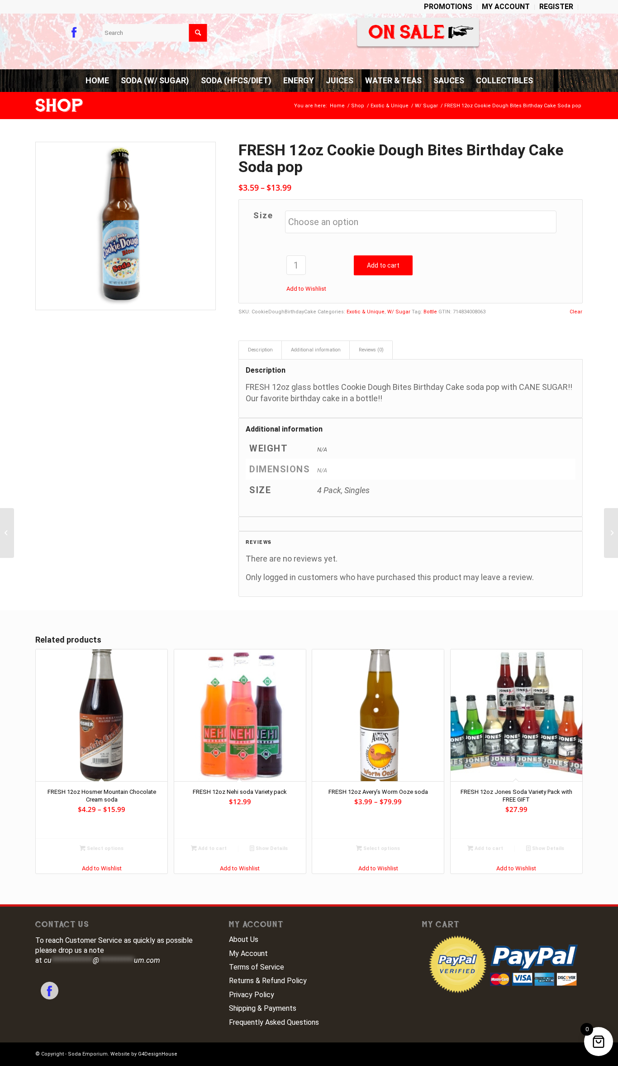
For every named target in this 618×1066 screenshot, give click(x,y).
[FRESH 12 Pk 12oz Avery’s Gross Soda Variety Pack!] (611, 533)
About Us (243, 939)
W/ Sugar (398, 312)
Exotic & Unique (366, 312)
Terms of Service (256, 967)
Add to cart (383, 265)
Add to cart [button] (212, 848)
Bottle (430, 312)
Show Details (271, 848)
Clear (576, 311)
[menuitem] (448, 7)
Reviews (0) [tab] (371, 350)
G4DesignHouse (157, 1054)
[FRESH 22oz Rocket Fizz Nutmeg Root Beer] (7, 533)
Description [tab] (260, 350)
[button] (306, 288)
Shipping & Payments (262, 1008)
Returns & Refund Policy (268, 980)
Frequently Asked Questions (274, 1022)
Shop (59, 105)
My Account (248, 953)
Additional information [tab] (316, 350)
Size (263, 215)
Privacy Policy (251, 994)
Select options (105, 848)
